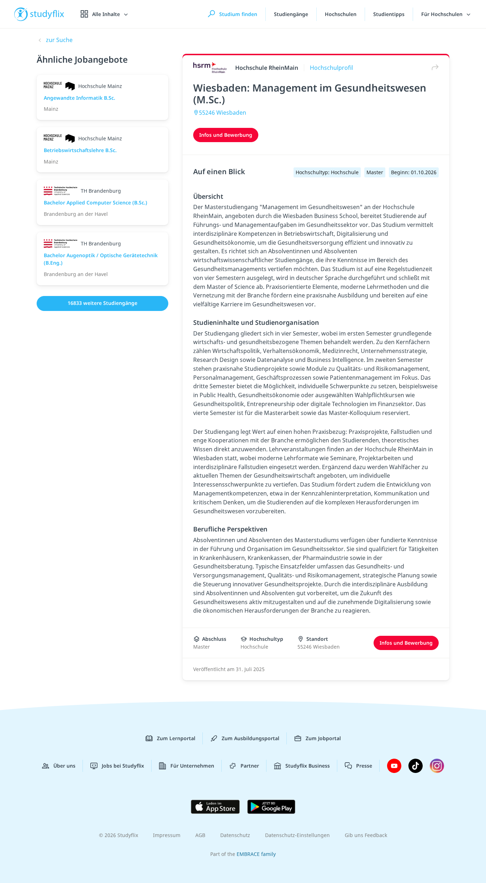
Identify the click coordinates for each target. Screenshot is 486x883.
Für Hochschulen (442, 14)
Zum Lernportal (176, 738)
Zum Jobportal (323, 738)
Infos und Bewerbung (225, 134)
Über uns (64, 765)
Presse (364, 765)
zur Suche (59, 40)
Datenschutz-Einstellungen (297, 835)
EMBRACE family (256, 854)
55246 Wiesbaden (222, 112)
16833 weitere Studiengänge (102, 303)
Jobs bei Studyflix (123, 765)
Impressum (166, 835)
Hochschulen (340, 14)
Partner (250, 765)
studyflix (47, 14)
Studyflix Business (307, 765)
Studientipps (389, 14)
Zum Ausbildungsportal (250, 738)
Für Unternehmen (192, 765)
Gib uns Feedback (366, 835)
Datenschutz (235, 835)
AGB (200, 835)
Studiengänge (291, 14)
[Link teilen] (433, 67)
